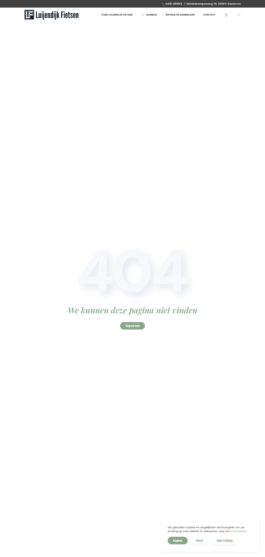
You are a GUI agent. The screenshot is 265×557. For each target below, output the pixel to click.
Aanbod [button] (151, 14)
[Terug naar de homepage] (51, 15)
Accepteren (177, 540)
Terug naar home (132, 326)
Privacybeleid (238, 531)
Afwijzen (199, 540)
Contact (209, 14)
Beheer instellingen (225, 540)
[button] (239, 15)
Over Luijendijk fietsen (116, 14)
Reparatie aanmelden (180, 14)
